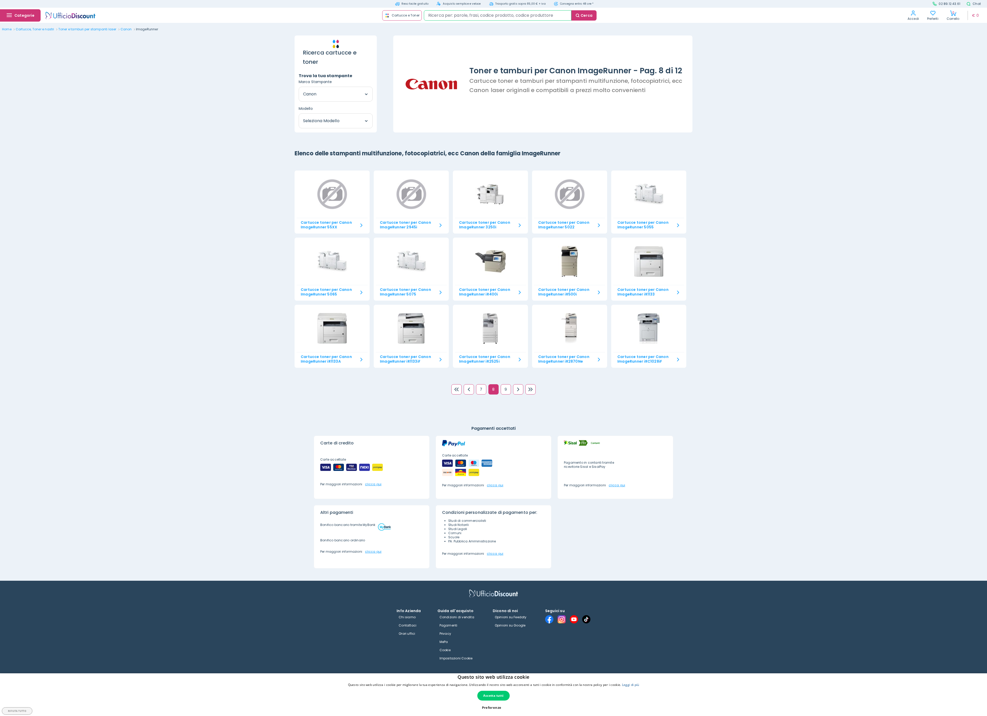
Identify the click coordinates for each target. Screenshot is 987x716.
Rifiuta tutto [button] (17, 711)
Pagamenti (449, 625)
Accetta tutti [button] (493, 695)
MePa (444, 642)
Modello (306, 108)
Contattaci (407, 625)
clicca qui (373, 484)
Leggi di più (630, 685)
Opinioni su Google (510, 625)
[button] (493, 707)
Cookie (445, 650)
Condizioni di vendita (457, 617)
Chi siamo (407, 617)
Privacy (445, 633)
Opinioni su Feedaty (511, 617)
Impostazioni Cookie (456, 658)
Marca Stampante (315, 81)
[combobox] (497, 15)
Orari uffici (407, 633)
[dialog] (493, 694)
